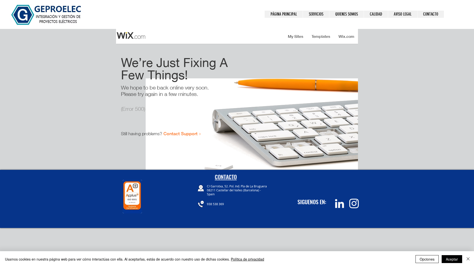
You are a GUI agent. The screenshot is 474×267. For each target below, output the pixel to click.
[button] (316, 14)
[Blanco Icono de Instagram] (354, 203)
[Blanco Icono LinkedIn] (339, 203)
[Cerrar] (468, 259)
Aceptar (452, 259)
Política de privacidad (247, 259)
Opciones (427, 259)
